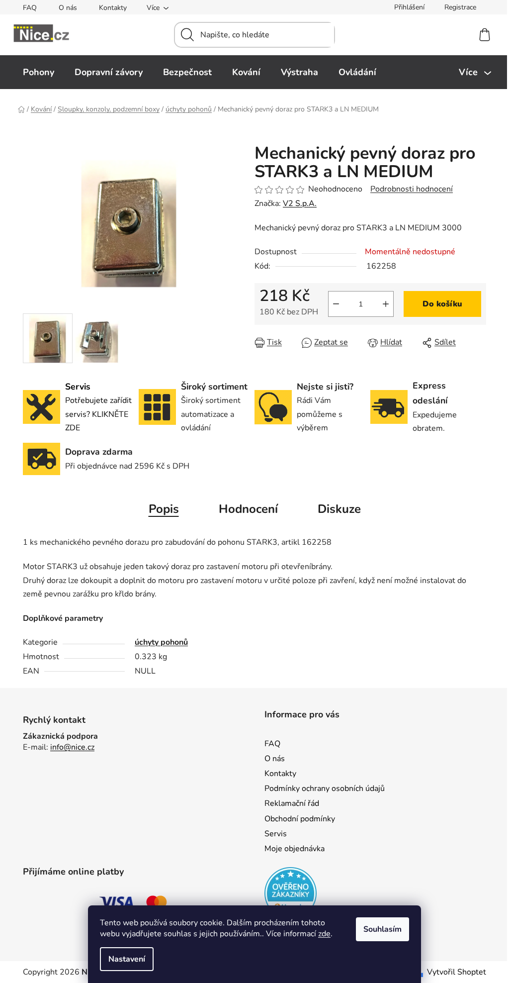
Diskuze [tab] (339, 509)
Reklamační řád (291, 803)
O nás (68, 7)
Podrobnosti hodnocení (411, 189)
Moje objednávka (294, 848)
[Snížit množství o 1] (336, 304)
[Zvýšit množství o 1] (385, 304)
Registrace (460, 7)
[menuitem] (38, 72)
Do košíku (442, 303)
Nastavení (126, 959)
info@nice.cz (72, 747)
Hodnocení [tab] (248, 509)
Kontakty (113, 7)
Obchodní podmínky (299, 818)
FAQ (30, 7)
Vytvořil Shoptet (456, 972)
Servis (275, 833)
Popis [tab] (164, 509)
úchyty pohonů (161, 642)
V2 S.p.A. (300, 203)
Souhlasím (382, 929)
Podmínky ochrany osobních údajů (324, 788)
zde (324, 933)
